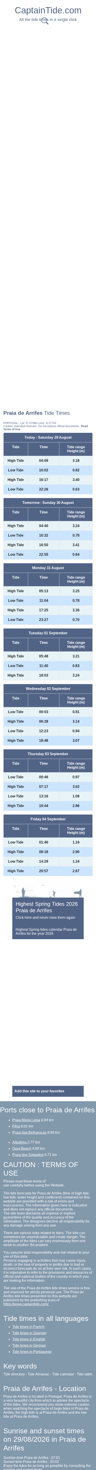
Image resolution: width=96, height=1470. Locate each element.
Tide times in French (28, 1327)
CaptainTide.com (48, 10)
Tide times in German (29, 1345)
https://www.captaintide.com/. (26, 1304)
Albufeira (19, 1142)
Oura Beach (21, 1148)
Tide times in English (28, 1339)
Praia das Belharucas (29, 1132)
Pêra (16, 1126)
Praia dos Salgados (28, 1155)
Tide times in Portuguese (32, 1352)
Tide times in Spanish (29, 1333)
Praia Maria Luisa (26, 1120)
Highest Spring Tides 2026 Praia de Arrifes (47, 907)
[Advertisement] (48, 76)
